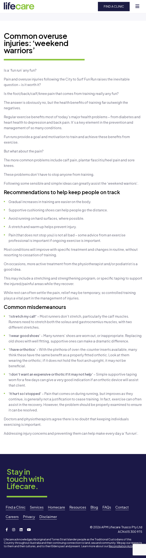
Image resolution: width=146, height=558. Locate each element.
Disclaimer (48, 516)
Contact (122, 507)
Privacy (29, 516)
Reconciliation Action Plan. (125, 546)
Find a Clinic (114, 6)
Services (37, 507)
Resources (77, 507)
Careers (12, 516)
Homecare (56, 507)
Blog (94, 507)
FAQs (106, 507)
